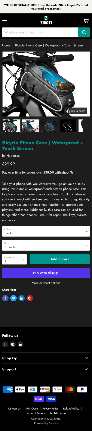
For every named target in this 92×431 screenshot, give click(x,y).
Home (6, 45)
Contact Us (14, 409)
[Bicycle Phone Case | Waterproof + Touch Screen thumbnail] (11, 126)
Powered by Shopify (46, 423)
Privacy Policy (50, 409)
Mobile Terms (58, 413)
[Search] (84, 32)
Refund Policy (71, 409)
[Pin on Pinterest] (30, 298)
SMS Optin (31, 409)
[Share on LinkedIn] (21, 298)
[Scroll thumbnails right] (86, 126)
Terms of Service (36, 413)
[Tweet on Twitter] (13, 298)
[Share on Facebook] (5, 298)
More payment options (46, 282)
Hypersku (13, 155)
